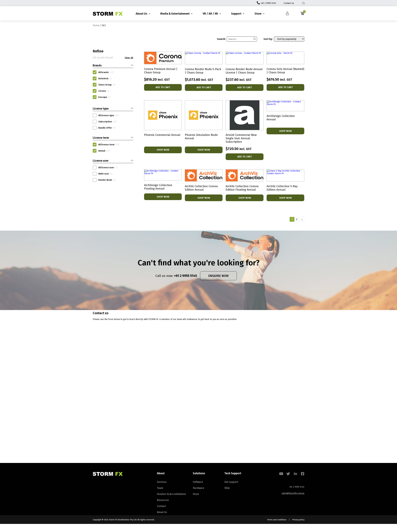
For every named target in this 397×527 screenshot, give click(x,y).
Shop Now (163, 149)
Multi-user (105, 173)
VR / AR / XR (210, 13)
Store (257, 13)
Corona (103, 91)
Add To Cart (163, 87)
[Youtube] (281, 474)
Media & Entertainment (175, 13)
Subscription (107, 121)
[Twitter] (288, 474)
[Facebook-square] (302, 474)
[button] (129, 58)
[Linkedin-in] (295, 474)
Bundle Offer (107, 128)
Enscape (104, 97)
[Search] (254, 39)
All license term (108, 144)
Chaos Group (106, 84)
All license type (108, 115)
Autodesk (105, 78)
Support (236, 13)
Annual (104, 151)
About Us (141, 13)
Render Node (107, 180)
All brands (106, 72)
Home (96, 25)
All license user (108, 167)
